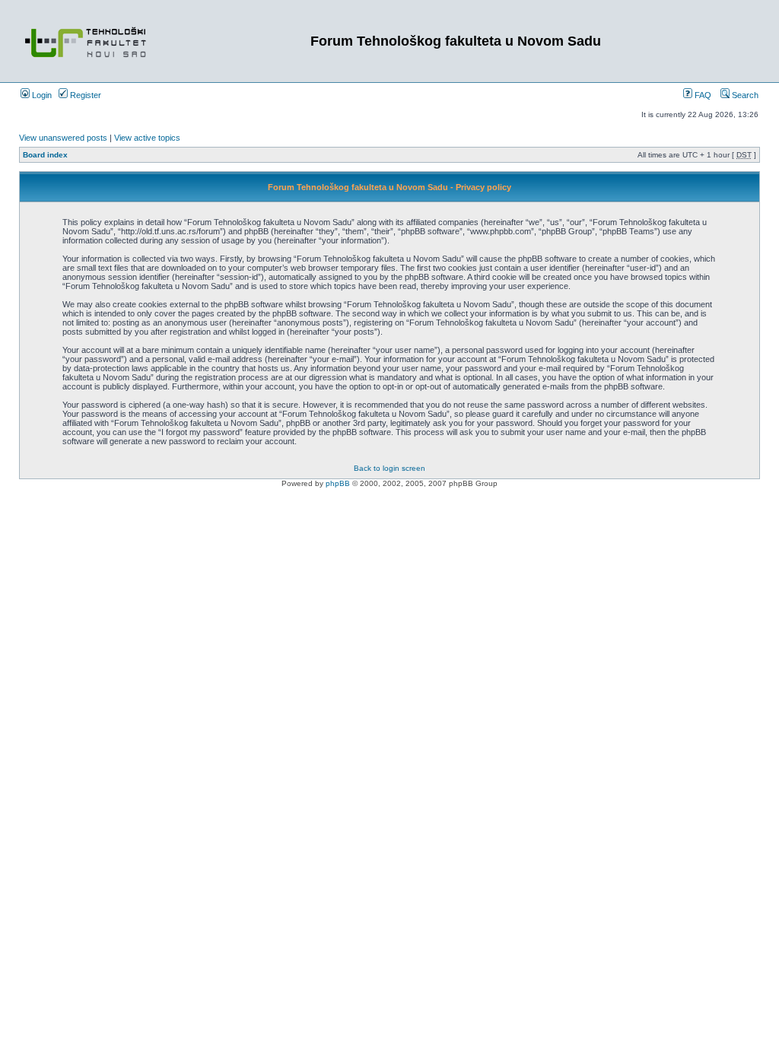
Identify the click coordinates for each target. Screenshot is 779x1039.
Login (41, 95)
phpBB (338, 483)
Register (84, 95)
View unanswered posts (63, 137)
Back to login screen (389, 468)
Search (744, 95)
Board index (45, 155)
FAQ (701, 95)
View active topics (147, 137)
